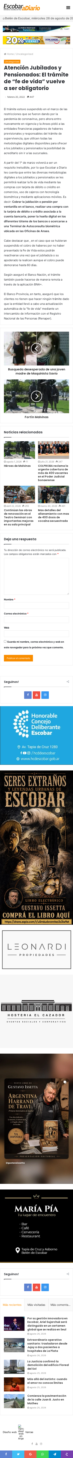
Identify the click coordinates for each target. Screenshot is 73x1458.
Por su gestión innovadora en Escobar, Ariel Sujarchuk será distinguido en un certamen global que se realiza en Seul (47, 1324)
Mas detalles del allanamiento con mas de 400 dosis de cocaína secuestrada (53, 515)
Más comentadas (62, 1305)
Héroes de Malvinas (17, 466)
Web (6, 627)
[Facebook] (28, 695)
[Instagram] (45, 695)
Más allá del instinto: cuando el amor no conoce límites (47, 1381)
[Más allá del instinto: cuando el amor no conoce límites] (14, 1384)
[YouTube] (36, 695)
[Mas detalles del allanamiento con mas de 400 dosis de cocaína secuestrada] (53, 494)
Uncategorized (24, 53)
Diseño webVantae (18, 1432)
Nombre (9, 599)
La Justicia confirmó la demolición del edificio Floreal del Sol (48, 1365)
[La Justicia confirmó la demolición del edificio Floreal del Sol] (14, 1367)
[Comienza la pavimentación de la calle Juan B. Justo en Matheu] (14, 1401)
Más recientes (12, 1305)
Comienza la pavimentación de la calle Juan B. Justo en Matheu (46, 1399)
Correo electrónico (16, 613)
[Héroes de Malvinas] (19, 450)
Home (10, 53)
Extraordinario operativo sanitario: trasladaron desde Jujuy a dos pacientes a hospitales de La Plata (47, 1345)
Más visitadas (36, 1305)
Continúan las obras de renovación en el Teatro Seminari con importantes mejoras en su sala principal (19, 517)
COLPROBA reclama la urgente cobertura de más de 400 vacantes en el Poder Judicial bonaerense (53, 473)
